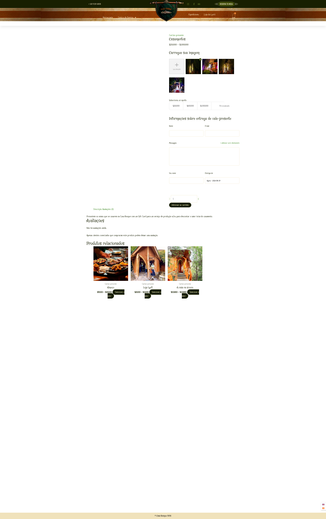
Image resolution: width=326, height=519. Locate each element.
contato (192, 20)
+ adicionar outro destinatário (229, 143)
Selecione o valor (116, 294)
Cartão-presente (176, 35)
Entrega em (209, 173)
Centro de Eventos (125, 17)
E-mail (207, 126)
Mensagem (172, 143)
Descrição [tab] (97, 209)
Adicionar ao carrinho (180, 205)
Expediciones (194, 14)
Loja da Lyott (210, 14)
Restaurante (108, 17)
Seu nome (172, 173)
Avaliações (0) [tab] (108, 209)
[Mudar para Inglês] (323, 504)
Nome (171, 126)
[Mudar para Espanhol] (323, 508)
